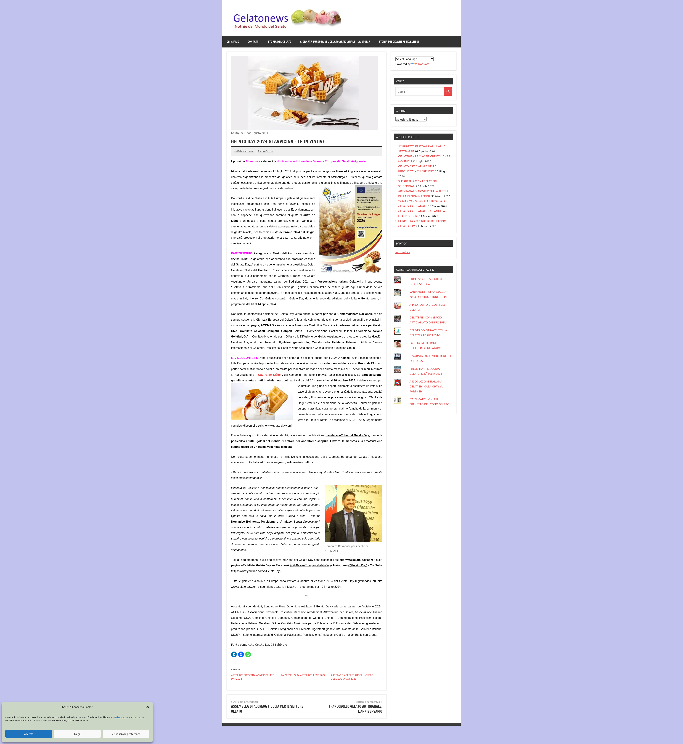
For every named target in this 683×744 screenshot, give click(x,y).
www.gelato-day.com (244, 586)
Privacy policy (122, 717)
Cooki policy (139, 717)
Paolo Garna (265, 151)
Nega (77, 733)
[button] (147, 707)
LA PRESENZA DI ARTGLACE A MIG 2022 (303, 675)
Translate (423, 63)
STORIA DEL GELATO (280, 42)
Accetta (28, 733)
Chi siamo (233, 42)
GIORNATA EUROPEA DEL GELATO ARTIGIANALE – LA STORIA (335, 42)
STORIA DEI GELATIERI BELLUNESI (399, 42)
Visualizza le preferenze (126, 733)
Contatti (253, 42)
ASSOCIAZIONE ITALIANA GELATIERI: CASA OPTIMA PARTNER (426, 386)
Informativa (402, 252)
